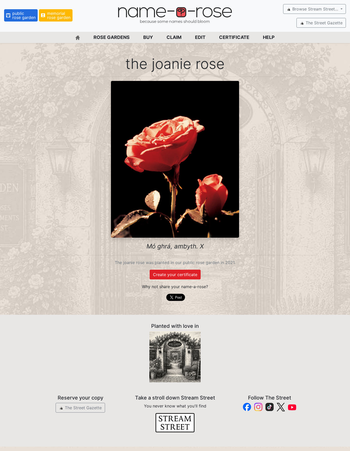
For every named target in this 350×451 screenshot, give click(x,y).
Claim (174, 37)
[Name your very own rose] (175, 356)
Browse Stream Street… (315, 9)
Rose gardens (112, 37)
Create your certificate (175, 274)
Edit (200, 37)
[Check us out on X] (281, 407)
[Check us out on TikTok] (269, 407)
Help (269, 37)
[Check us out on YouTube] (292, 407)
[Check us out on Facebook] (247, 407)
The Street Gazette (323, 22)
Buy (148, 37)
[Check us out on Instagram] (258, 407)
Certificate (234, 37)
